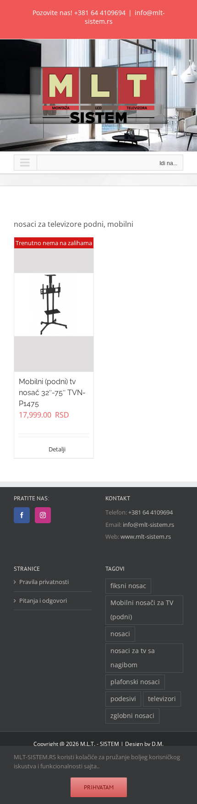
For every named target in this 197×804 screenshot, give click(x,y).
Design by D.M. (144, 744)
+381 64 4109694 (100, 12)
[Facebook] (22, 515)
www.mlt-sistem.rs (145, 536)
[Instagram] (43, 515)
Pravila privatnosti (44, 582)
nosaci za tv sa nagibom (132, 657)
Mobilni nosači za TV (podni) (141, 609)
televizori (162, 698)
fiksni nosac (128, 585)
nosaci (120, 633)
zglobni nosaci (132, 715)
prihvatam (99, 787)
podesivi (123, 698)
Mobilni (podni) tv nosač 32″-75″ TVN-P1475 (52, 392)
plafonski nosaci (135, 681)
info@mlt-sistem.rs (148, 524)
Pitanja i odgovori (43, 600)
